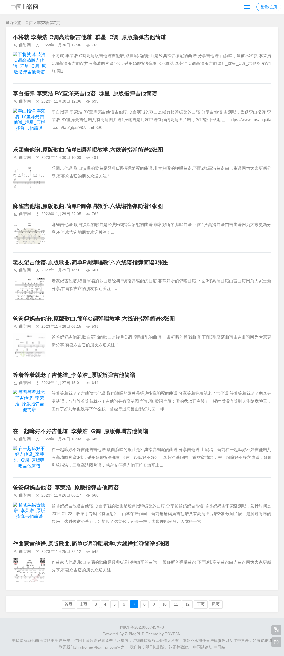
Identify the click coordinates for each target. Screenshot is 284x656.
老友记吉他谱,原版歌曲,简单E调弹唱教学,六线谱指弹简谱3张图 (91, 262)
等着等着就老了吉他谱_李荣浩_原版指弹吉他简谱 (74, 375)
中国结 (219, 647)
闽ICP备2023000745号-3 (142, 627)
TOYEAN (173, 634)
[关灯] (276, 642)
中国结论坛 (202, 647)
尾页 (216, 604)
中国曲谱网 (24, 7)
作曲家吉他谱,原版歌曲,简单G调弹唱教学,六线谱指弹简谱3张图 (91, 544)
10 (164, 604)
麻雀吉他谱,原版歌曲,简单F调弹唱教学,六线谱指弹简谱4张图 (88, 206)
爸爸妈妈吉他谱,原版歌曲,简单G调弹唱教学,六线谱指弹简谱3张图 (94, 319)
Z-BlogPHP (134, 634)
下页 (201, 604)
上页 (83, 604)
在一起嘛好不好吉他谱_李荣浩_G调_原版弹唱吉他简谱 (80, 431)
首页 (29, 23)
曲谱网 (25, 45)
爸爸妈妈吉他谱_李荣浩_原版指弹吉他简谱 (66, 487)
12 (187, 604)
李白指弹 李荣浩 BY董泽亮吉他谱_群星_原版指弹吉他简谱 (85, 93)
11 (176, 604)
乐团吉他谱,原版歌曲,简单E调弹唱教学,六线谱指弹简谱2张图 (88, 150)
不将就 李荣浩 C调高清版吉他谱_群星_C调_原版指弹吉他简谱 (89, 37)
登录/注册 (268, 7)
